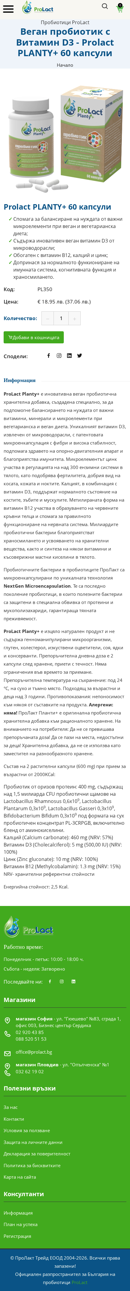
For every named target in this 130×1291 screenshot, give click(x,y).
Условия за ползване (27, 1130)
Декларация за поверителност (37, 1154)
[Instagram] (61, 981)
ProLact (79, 1282)
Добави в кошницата (36, 337)
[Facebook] (49, 981)
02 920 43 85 (30, 1032)
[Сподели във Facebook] (49, 356)
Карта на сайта (20, 1177)
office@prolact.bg (34, 1052)
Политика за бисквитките (32, 1165)
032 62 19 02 (30, 1071)
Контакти (14, 1119)
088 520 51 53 (31, 1039)
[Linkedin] (73, 981)
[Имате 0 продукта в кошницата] (120, 11)
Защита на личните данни (33, 1142)
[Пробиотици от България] (38, 6)
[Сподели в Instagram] (59, 356)
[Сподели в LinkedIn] (69, 356)
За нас (11, 1107)
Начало (65, 65)
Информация (18, 1213)
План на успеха (20, 1224)
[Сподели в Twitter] (79, 356)
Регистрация (17, 1236)
